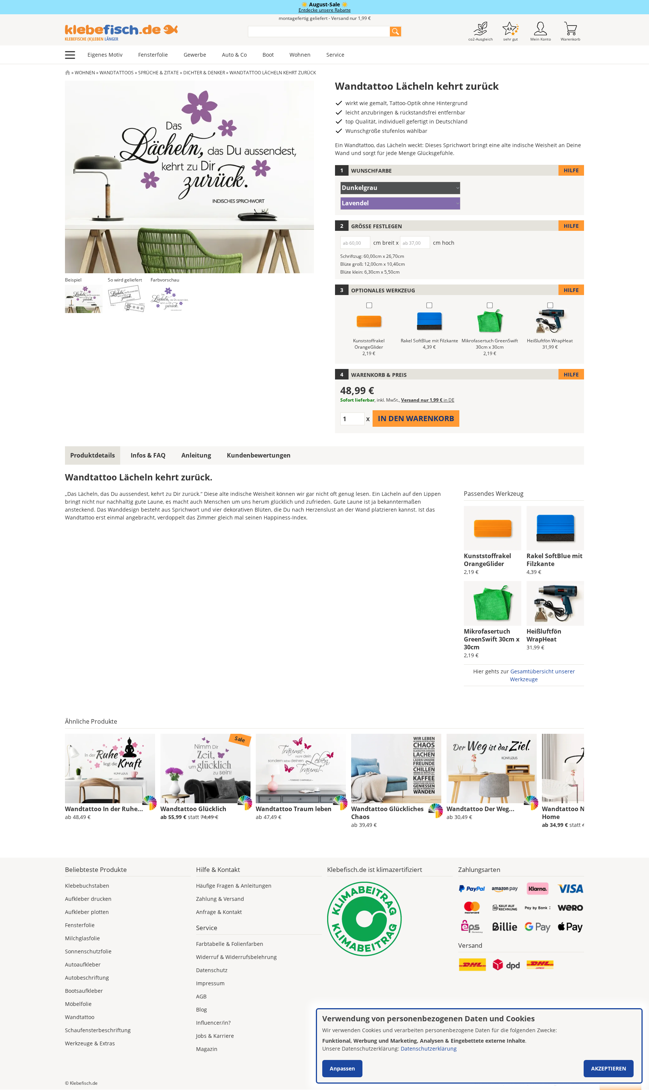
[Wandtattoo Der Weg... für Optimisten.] (492, 769)
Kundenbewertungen (259, 455)
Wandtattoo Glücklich (193, 809)
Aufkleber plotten (87, 911)
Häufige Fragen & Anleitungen (234, 885)
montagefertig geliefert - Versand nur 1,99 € (325, 18)
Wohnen (300, 54)
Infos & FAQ (148, 455)
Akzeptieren (608, 1068)
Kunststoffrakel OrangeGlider (487, 560)
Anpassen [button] (342, 1068)
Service (335, 54)
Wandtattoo (79, 1017)
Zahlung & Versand (220, 898)
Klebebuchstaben (87, 885)
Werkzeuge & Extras (90, 1043)
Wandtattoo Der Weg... (481, 809)
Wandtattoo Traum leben (294, 809)
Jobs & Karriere (215, 1035)
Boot (268, 54)
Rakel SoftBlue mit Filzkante (555, 560)
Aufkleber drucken (88, 898)
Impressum (210, 983)
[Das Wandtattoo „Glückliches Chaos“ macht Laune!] (396, 769)
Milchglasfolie (82, 938)
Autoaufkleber (83, 964)
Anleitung (196, 455)
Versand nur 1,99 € (427, 400)
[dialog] (479, 1045)
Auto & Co (234, 54)
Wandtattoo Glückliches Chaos (387, 813)
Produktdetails (92, 455)
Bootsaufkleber (84, 990)
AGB (201, 996)
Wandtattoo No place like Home (580, 813)
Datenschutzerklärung (429, 1048)
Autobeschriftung (87, 977)
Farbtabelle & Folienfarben (229, 943)
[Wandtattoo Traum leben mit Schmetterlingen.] (301, 769)
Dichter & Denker (204, 72)
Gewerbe (195, 54)
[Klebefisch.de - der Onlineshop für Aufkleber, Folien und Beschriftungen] (67, 72)
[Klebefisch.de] (151, 33)
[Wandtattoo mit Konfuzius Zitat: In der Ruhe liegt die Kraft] (110, 769)
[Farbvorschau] (169, 299)
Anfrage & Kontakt (219, 911)
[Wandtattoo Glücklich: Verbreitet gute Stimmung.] (205, 769)
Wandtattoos (117, 72)
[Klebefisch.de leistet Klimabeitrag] (390, 919)
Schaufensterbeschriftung (98, 1030)
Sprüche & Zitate (158, 72)
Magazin (206, 1048)
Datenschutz (212, 970)
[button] (84, 299)
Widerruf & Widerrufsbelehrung (236, 957)
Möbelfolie (78, 1003)
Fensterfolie (153, 54)
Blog (201, 1009)
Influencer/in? (213, 1022)
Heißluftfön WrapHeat (544, 635)
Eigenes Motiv (105, 54)
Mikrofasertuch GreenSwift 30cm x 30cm (491, 639)
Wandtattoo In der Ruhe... (104, 809)
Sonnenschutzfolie (88, 951)
